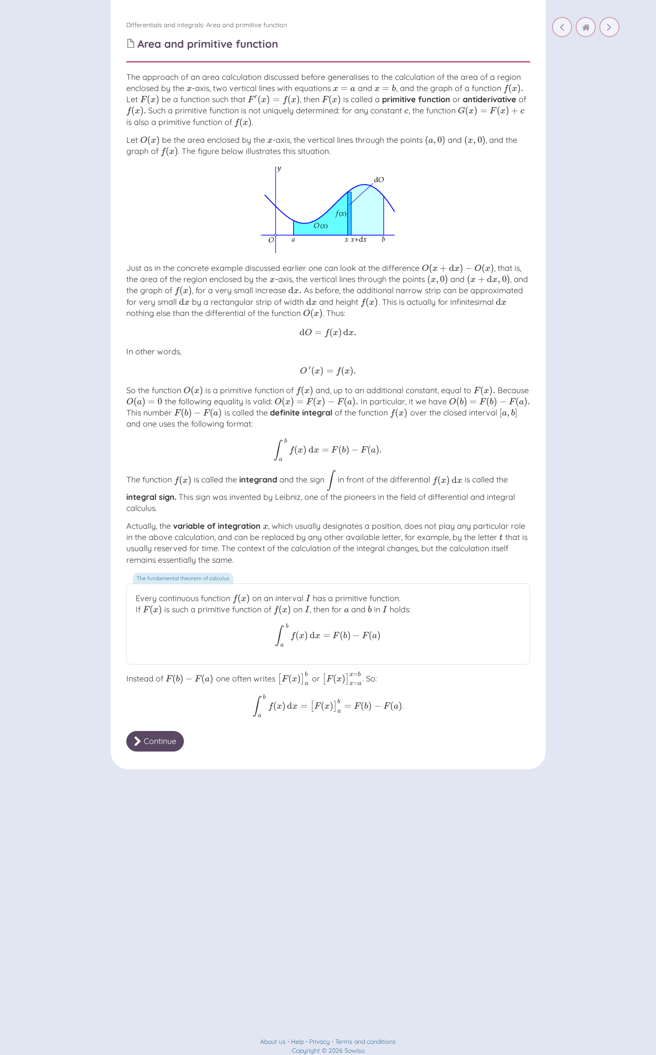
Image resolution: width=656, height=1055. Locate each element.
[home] (586, 27)
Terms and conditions (365, 1042)
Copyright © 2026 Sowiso (328, 1051)
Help (297, 1042)
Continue (158, 741)
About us (273, 1042)
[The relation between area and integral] (609, 27)
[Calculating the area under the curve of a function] (562, 27)
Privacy (319, 1042)
